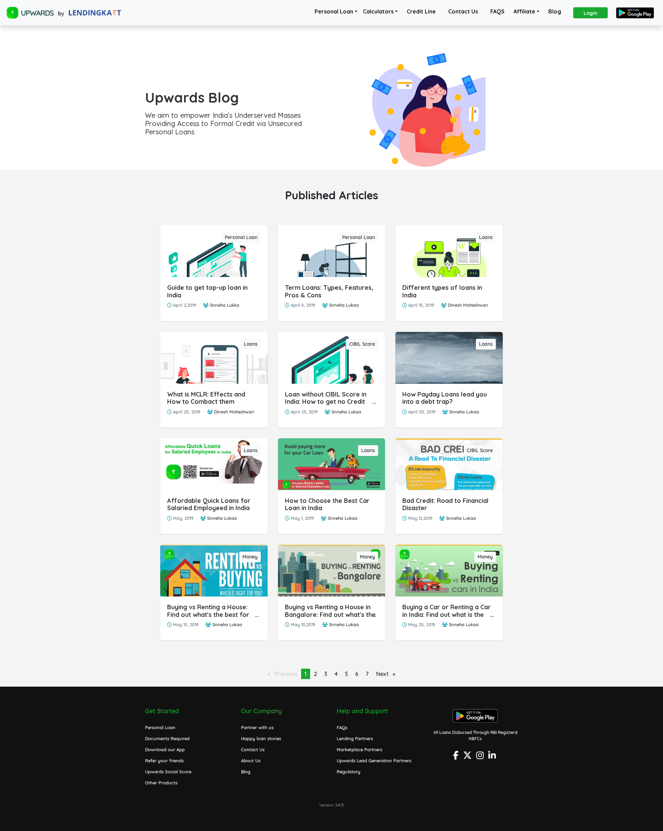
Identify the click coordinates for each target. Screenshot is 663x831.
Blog (554, 11)
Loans (486, 237)
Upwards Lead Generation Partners (374, 760)
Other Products (161, 782)
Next (387, 673)
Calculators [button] (378, 11)
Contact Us (463, 11)
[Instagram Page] (481, 757)
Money (250, 557)
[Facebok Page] (456, 757)
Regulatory (349, 771)
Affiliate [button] (524, 11)
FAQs (342, 727)
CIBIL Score (362, 344)
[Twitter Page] (468, 757)
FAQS (497, 11)
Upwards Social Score (168, 771)
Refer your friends (164, 760)
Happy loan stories (261, 738)
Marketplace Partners (359, 749)
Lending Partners (355, 738)
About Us (250, 760)
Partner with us (257, 727)
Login (590, 13)
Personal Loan (334, 11)
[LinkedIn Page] (493, 757)
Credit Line (421, 11)
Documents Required (167, 738)
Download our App (165, 749)
